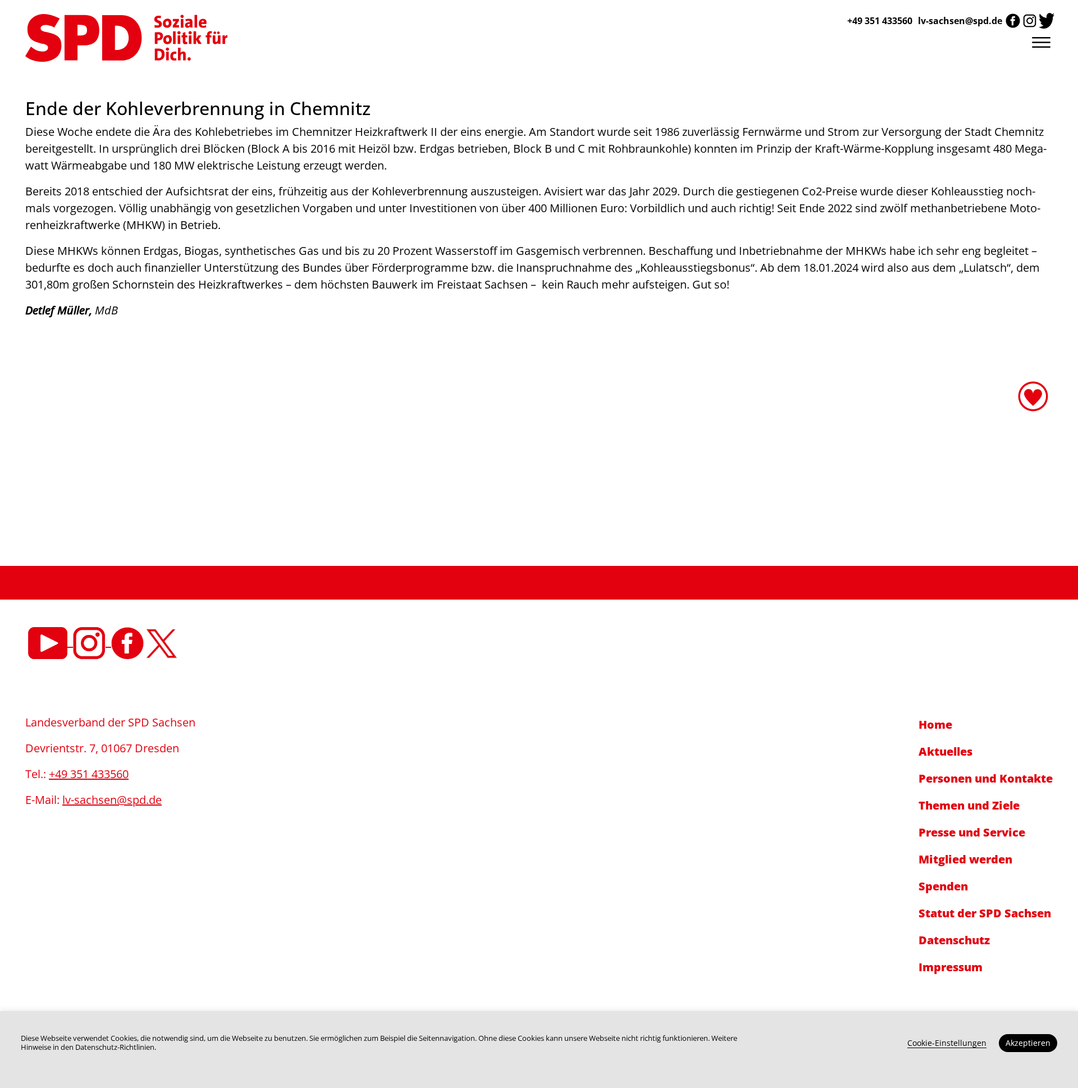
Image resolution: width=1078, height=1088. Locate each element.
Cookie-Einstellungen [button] (946, 1042)
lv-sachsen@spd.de (960, 21)
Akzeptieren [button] (1028, 1042)
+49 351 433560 (89, 773)
